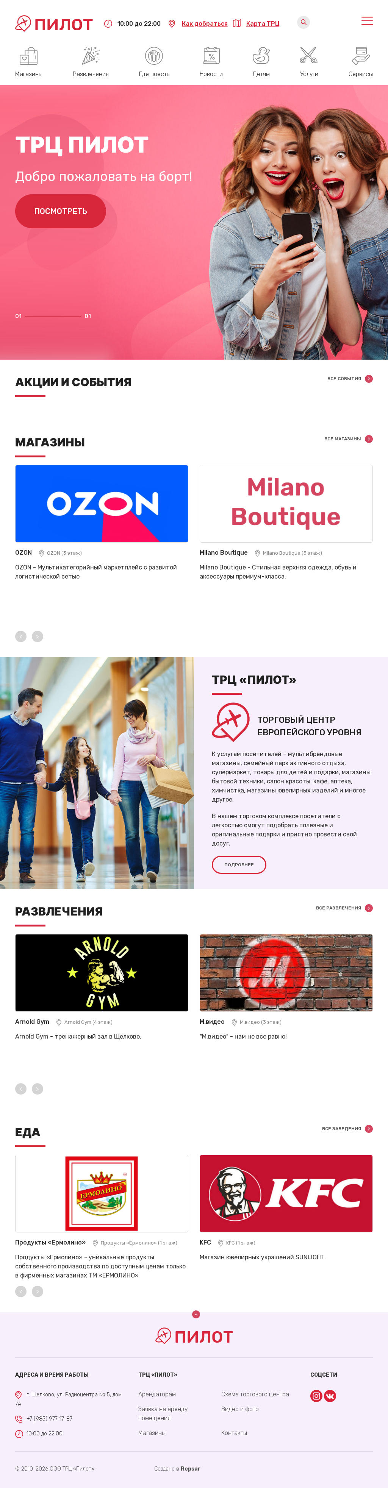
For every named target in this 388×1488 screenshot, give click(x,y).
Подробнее (239, 864)
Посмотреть (60, 211)
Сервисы (361, 74)
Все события (344, 378)
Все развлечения (338, 908)
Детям (261, 74)
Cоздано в (177, 1469)
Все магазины (342, 438)
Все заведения (341, 1128)
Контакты (234, 1433)
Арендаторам (157, 1394)
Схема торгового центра (255, 1394)
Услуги (309, 74)
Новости (211, 74)
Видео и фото (240, 1409)
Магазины (28, 74)
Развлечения (91, 74)
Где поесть (154, 74)
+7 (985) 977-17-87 (49, 1419)
